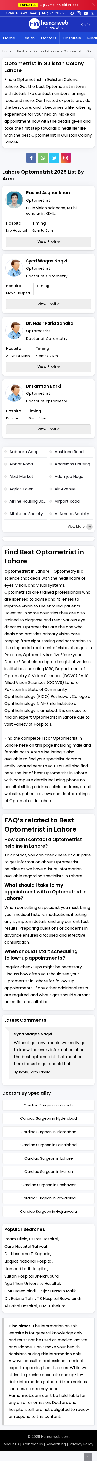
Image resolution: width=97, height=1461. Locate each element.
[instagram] (66, 158)
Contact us (33, 1444)
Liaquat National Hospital (28, 1261)
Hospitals (72, 38)
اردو (88, 24)
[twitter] (92, 13)
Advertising (56, 1444)
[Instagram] (78, 13)
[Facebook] (31, 158)
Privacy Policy (81, 1444)
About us (11, 1444)
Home (9, 38)
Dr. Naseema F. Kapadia (27, 1254)
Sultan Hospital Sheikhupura (31, 1276)
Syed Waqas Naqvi (46, 261)
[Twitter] (54, 158)
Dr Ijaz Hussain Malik (56, 1291)
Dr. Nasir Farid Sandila (49, 323)
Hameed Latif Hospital (25, 1269)
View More (76, 526)
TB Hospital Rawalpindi (59, 1298)
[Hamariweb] (48, 24)
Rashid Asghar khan (48, 193)
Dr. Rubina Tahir (19, 1298)
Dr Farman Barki (43, 386)
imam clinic (15, 1239)
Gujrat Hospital (43, 1239)
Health (28, 38)
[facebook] (72, 13)
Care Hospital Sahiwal (25, 1246)
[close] (93, 5)
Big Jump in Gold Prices (50, 5)
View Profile (48, 241)
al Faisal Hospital (20, 1306)
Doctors (48, 38)
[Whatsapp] (43, 158)
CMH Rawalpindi (20, 1291)
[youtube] (85, 13)
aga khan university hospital (32, 1283)
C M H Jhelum (52, 1306)
